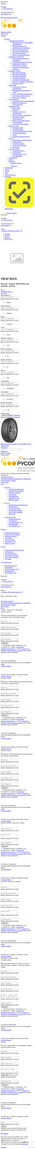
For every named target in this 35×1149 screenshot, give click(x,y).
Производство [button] (5, 306)
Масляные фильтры (18, 73)
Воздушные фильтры (19, 74)
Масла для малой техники (21, 55)
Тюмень (3, 3)
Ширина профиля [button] (7, 338)
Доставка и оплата (7, 477)
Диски (14, 135)
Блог (6, 173)
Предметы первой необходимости (18, 118)
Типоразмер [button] (5, 381)
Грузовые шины (17, 129)
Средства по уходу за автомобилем (19, 87)
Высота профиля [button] (6, 349)
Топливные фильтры (19, 76)
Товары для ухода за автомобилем (19, 112)
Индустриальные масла (20, 49)
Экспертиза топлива (15, 510)
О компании (13, 158)
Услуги (11, 138)
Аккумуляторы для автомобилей (23, 101)
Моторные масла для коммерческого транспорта (21, 47)
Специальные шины (19, 133)
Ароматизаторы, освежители (22, 115)
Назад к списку (6, 453)
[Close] (1, 680)
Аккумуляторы (13, 99)
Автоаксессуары (14, 106)
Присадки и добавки (19, 97)
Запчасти (15, 110)
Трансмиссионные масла (20, 51)
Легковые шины (17, 128)
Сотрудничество (14, 149)
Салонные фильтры (18, 78)
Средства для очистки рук (21, 96)
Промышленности (18, 151)
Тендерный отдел (14, 526)
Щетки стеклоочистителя (20, 120)
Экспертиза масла (18, 143)
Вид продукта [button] (5, 295)
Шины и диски (14, 126)
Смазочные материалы (16, 41)
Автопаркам (16, 152)
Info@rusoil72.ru (6, 14)
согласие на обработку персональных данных (15, 649)
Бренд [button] (3, 316)
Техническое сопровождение (22, 140)
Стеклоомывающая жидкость (22, 62)
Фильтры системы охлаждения (22, 81)
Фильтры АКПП (17, 83)
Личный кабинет (16, 163)
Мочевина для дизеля (19, 65)
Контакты (12, 161)
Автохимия (12, 85)
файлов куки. (26, 1144)
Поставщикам (17, 156)
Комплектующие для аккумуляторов (19, 103)
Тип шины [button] (4, 392)
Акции (11, 159)
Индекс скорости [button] (6, 359)
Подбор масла (17, 142)
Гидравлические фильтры (20, 80)
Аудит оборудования (19, 145)
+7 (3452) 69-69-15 (7, 9)
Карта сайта (5, 482)
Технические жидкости (16, 57)
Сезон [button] (3, 327)
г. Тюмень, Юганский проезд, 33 (11, 231)
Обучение (15, 147)
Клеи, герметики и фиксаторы (22, 94)
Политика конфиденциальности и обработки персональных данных (16, 479)
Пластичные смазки (19, 53)
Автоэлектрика (17, 122)
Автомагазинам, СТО (19, 154)
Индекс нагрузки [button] (6, 402)
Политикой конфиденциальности (12, 648)
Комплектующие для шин (21, 136)
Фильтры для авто (15, 71)
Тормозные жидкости (19, 64)
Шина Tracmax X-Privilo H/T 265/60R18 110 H (16, 444)
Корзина (14, 166)
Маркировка (9, 209)
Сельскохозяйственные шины (22, 131)
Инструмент (16, 108)
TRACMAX (5, 446)
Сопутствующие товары (20, 124)
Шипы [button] (3, 370)
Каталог (7, 39)
